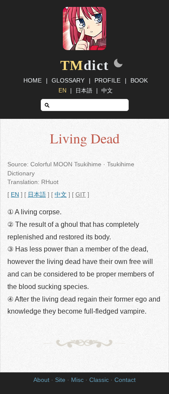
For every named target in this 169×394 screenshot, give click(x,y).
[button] (118, 64)
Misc (77, 380)
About (41, 380)
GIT (80, 194)
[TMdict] (84, 47)
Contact (125, 380)
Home (32, 80)
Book (139, 80)
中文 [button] (61, 194)
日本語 (83, 90)
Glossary (68, 80)
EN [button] (15, 194)
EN (62, 90)
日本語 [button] (37, 194)
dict (84, 65)
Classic (99, 380)
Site (60, 380)
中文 (107, 90)
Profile (107, 80)
